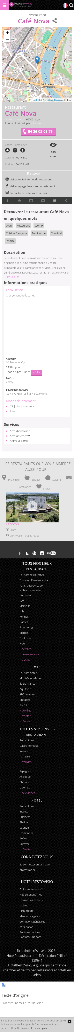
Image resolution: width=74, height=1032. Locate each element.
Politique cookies (30, 932)
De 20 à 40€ (22, 164)
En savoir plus (39, 1028)
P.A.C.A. (24, 705)
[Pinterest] (34, 553)
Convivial (56, 233)
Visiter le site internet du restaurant (30, 179)
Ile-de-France (27, 683)
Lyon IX (39, 225)
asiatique (25, 777)
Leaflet (35, 100)
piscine (24, 822)
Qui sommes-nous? (31, 889)
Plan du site (27, 911)
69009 (29, 119)
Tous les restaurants (32, 575)
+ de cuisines (27, 793)
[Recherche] (71, 5)
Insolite (10, 241)
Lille (22, 611)
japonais (25, 787)
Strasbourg (26, 627)
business (25, 817)
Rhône (9, 123)
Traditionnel (39, 233)
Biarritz (24, 633)
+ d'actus (25, 659)
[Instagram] (42, 553)
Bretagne (25, 700)
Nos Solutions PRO (31, 894)
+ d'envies (25, 762)
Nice (22, 643)
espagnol (25, 771)
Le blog (24, 905)
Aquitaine (25, 689)
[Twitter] (27, 553)
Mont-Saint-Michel (30, 678)
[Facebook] (20, 553)
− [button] (7, 39)
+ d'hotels (25, 716)
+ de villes (25, 649)
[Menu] (4, 5)
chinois (24, 782)
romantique (27, 740)
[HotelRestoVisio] (20, 5)
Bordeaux (25, 595)
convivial (25, 844)
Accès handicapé (20, 431)
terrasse (25, 756)
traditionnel (27, 833)
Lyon (38, 119)
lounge (24, 827)
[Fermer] (69, 1021)
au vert (24, 838)
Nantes (24, 622)
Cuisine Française (16, 233)
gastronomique (29, 746)
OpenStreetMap (51, 100)
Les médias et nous (31, 900)
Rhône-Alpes (22, 123)
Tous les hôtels (28, 673)
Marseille (25, 606)
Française (21, 157)
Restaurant (23, 225)
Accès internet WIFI (21, 436)
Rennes (24, 616)
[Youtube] (51, 553)
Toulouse (25, 638)
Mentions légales (30, 916)
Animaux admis (19, 441)
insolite (24, 751)
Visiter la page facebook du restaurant (32, 186)
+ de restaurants (29, 654)
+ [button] (7, 32)
